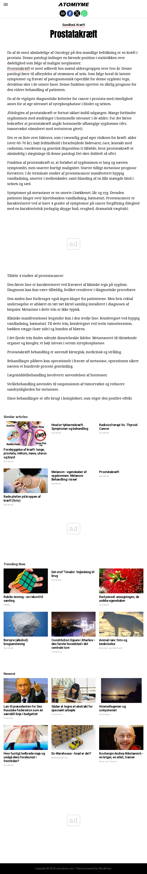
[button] (6, 4)
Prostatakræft (18, 68)
